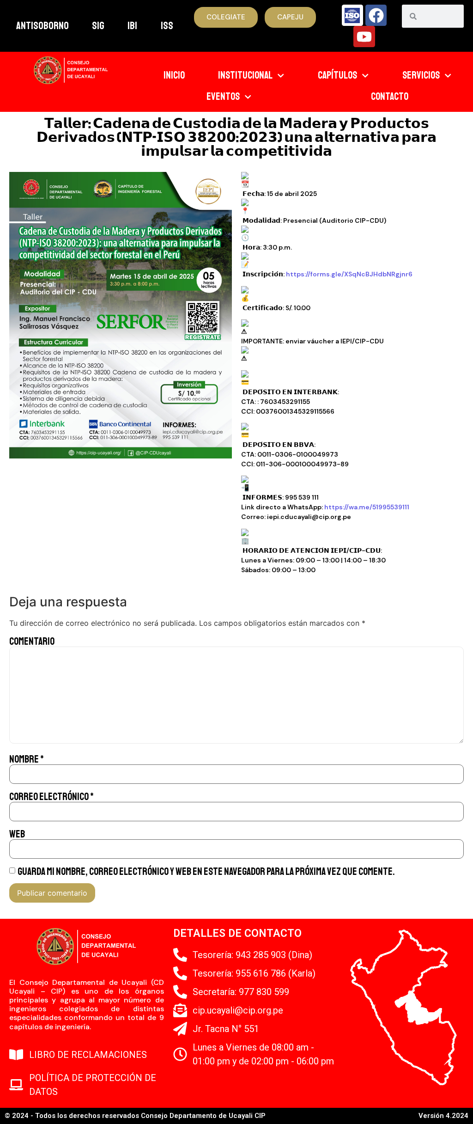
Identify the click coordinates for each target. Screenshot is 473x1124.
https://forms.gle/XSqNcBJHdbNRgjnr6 (349, 274)
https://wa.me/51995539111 (366, 507)
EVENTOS (223, 96)
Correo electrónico (51, 797)
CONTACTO (389, 96)
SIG (98, 25)
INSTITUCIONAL (245, 75)
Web (17, 834)
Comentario (32, 641)
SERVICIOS (421, 75)
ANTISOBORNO (42, 25)
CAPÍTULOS (337, 75)
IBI (132, 25)
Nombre (26, 759)
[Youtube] (364, 36)
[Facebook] (376, 15)
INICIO (174, 75)
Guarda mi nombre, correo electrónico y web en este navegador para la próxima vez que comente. (206, 872)
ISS (167, 25)
